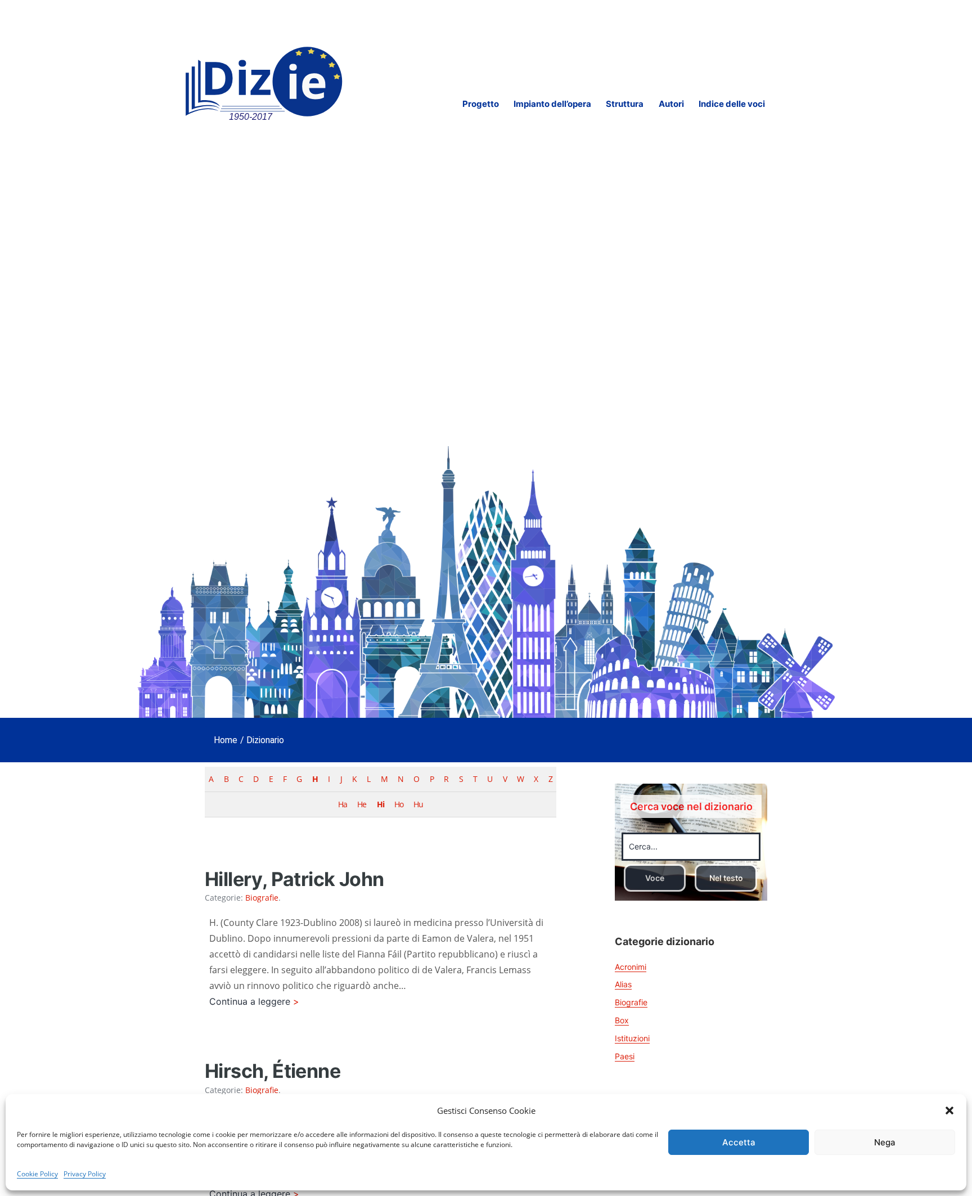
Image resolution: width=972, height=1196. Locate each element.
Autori (671, 103)
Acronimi (630, 967)
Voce (654, 878)
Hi (380, 804)
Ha (342, 804)
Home (225, 740)
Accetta (738, 1142)
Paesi (624, 1056)
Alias (623, 984)
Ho (398, 804)
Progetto (480, 103)
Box (622, 1020)
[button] (949, 1110)
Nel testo (726, 878)
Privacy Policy (85, 1174)
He (361, 804)
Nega (885, 1142)
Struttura (625, 103)
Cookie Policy (37, 1174)
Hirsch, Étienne (272, 1070)
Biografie (261, 897)
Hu (418, 804)
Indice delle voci (732, 103)
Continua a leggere (265, 1002)
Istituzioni (632, 1038)
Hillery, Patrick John (294, 879)
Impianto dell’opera (552, 103)
